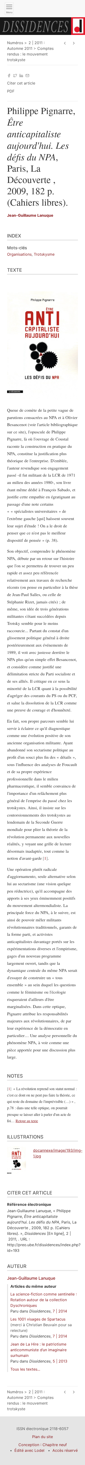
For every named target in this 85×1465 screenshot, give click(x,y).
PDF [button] (10, 91)
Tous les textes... (25, 1369)
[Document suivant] (73, 43)
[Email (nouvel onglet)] (27, 75)
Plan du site (42, 1436)
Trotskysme (44, 254)
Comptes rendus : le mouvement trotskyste (30, 54)
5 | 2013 (60, 1361)
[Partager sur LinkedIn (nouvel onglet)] (21, 75)
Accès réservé (65, 1450)
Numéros (15, 42)
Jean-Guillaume (30, 215)
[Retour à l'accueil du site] (42, 25)
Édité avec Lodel (29, 1450)
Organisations (19, 254)
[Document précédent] (64, 43)
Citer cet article (21, 83)
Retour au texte (27, 1120)
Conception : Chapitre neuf (42, 1444)
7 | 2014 (60, 1311)
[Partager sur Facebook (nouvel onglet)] (9, 75)
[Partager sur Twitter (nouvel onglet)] (15, 75)
